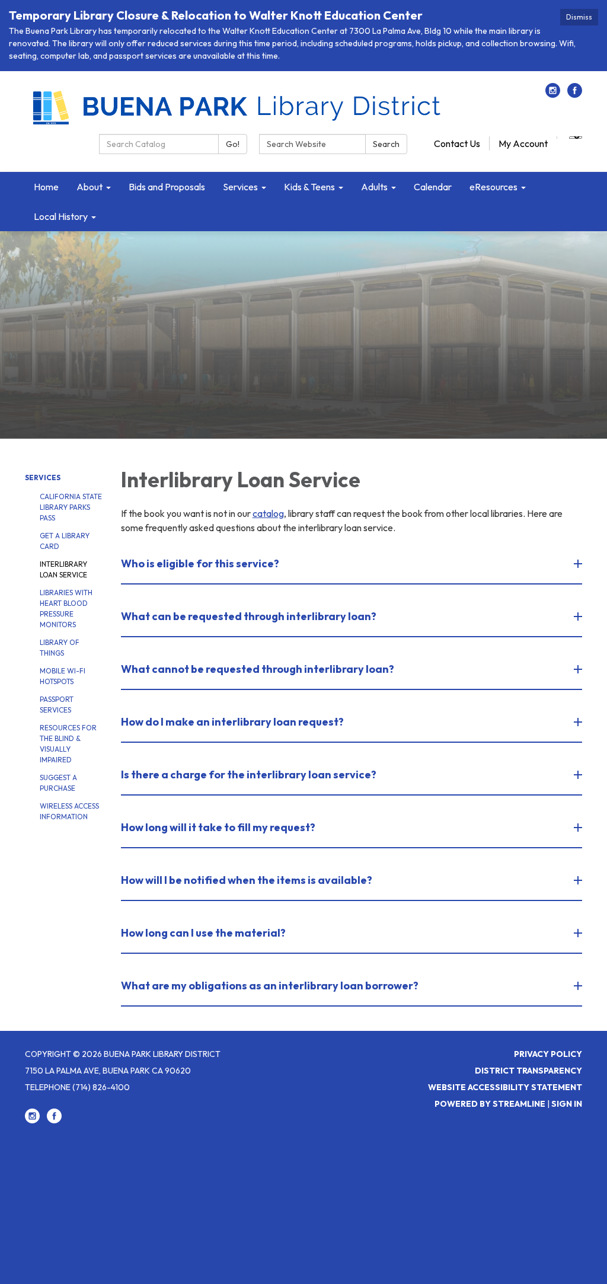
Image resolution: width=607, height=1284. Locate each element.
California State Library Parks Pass (71, 507)
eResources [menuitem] (493, 187)
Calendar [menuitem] (433, 187)
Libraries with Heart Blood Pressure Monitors (66, 608)
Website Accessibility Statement (505, 1087)
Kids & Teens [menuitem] (309, 187)
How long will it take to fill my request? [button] (218, 827)
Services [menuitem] (240, 187)
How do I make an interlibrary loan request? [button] (232, 722)
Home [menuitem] (46, 187)
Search (386, 144)
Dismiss (579, 16)
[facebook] (574, 94)
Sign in (566, 1103)
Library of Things (59, 647)
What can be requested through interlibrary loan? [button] (248, 616)
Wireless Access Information (69, 811)
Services (42, 477)
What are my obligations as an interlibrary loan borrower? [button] (269, 985)
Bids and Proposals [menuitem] (167, 187)
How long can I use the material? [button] (203, 933)
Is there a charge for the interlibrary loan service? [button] (248, 774)
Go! (232, 144)
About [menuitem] (89, 187)
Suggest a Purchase (58, 783)
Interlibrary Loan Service (63, 569)
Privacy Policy (548, 1054)
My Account (523, 143)
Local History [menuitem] (61, 216)
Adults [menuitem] (374, 187)
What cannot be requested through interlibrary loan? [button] (257, 669)
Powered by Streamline (490, 1103)
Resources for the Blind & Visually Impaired (68, 743)
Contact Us (457, 143)
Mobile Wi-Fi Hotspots (62, 676)
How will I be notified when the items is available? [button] (246, 880)
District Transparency (528, 1070)
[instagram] (552, 94)
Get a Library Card (65, 541)
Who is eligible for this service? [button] (200, 563)
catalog (268, 513)
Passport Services (57, 704)
